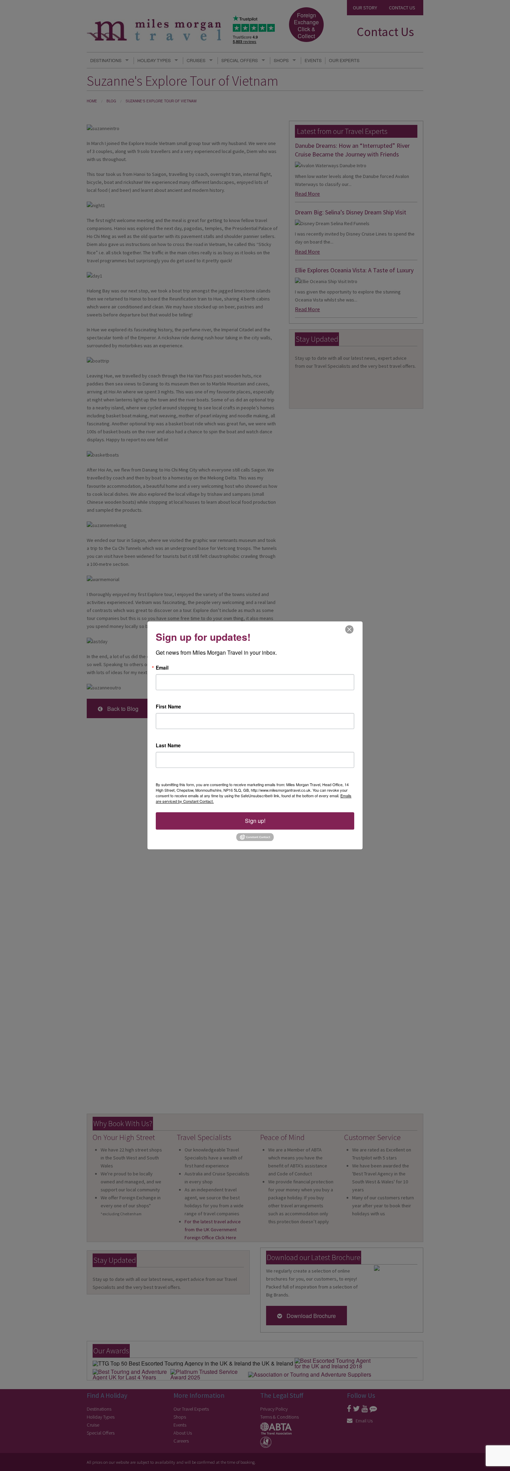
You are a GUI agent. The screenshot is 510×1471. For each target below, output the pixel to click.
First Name (168, 706)
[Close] (349, 629)
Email (162, 667)
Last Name (168, 745)
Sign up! (255, 821)
